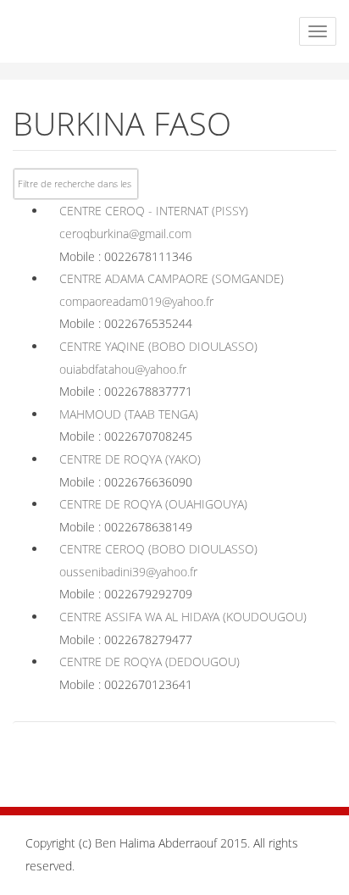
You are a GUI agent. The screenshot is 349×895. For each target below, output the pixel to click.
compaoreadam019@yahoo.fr (136, 301)
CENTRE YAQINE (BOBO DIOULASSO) (158, 346)
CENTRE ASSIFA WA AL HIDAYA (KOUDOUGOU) (183, 617)
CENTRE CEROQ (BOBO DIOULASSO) (158, 549)
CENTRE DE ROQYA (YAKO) (130, 459)
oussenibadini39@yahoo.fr (128, 572)
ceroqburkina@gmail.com (125, 233)
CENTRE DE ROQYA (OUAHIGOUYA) (153, 504)
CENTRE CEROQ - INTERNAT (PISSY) (153, 211)
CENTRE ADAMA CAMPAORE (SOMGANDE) (171, 278)
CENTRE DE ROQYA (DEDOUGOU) (149, 661)
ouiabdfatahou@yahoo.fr (122, 369)
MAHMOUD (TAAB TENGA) (128, 414)
